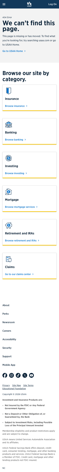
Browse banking (14, 139)
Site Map (16, 385)
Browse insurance (15, 106)
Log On (52, 4)
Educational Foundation (14, 388)
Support (6, 356)
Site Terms (28, 385)
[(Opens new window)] (4, 375)
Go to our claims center (18, 274)
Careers (6, 330)
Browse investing (15, 173)
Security (6, 347)
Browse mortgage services (20, 206)
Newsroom (8, 322)
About (5, 305)
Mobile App (8, 364)
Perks (5, 313)
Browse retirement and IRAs (21, 240)
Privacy (6, 385)
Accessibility (9, 339)
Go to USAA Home (12, 51)
